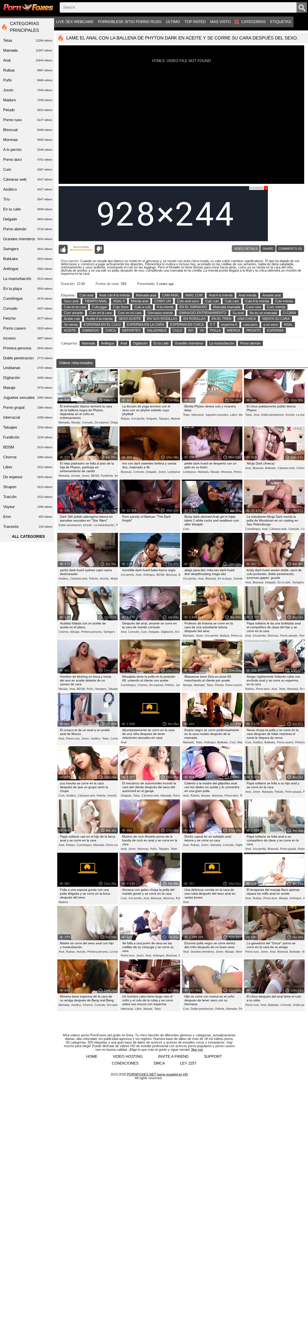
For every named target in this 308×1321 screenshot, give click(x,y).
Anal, (257, 414)
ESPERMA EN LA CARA (145, 324)
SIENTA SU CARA (276, 319)
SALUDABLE (157, 330)
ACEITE (70, 330)
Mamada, (64, 422)
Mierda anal (139, 301)
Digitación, (167, 631)
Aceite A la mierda (99, 319)
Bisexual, (126, 471)
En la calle (161, 343)
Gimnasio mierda (160, 313)
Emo (27, 517)
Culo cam (232, 301)
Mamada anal (146, 295)
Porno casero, (239, 635)
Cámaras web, (286, 468)
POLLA (215, 330)
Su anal (238, 313)
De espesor (114, 1005)
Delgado (27, 219)
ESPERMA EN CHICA (187, 324)
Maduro (63, 902)
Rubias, (125, 418)
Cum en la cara (100, 313)
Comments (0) (290, 248)
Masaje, (76, 422)
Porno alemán (250, 343)
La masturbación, (104, 525)
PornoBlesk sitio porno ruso (129, 22)
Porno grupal (27, 407)
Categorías (253, 22)
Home (91, 1056)
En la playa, (225, 578)
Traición (27, 497)
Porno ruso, (73, 738)
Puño (27, 80)
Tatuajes (27, 427)
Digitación (140, 343)
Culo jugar (99, 307)
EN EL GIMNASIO (193, 307)
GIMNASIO (90, 330)
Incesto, (290, 414)
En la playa (27, 288)
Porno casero (27, 328)
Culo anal (86, 295)
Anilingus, (149, 574)
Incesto (27, 338)
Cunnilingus (27, 298)
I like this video (63, 249)
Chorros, (302, 468)
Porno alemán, (289, 635)
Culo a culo (142, 307)
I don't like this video (99, 249)
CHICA (110, 330)
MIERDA (233, 330)
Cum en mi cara (129, 313)
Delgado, (116, 422)
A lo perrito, (138, 418)
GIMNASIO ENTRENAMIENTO (202, 313)
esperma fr (229, 324)
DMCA (159, 1063)
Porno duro (27, 159)
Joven (27, 90)
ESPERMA (275, 330)
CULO (177, 330)
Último (173, 22)
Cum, (304, 529)
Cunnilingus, (253, 529)
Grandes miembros (189, 343)
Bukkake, (270, 468)
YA (202, 330)
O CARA (289, 313)
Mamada (88, 343)
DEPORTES (131, 330)
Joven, (86, 475)
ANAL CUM (194, 295)
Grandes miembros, (203, 951)
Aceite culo (72, 319)
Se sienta (71, 324)
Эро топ (197, 1049)
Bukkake (27, 259)
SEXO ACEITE (130, 319)
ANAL (288, 324)
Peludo (27, 110)
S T (212, 324)
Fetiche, (94, 578)
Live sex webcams (74, 22)
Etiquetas (280, 22)
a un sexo (270, 324)
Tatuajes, (164, 418)
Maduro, (115, 578)
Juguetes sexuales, (217, 414)
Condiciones (125, 1063)
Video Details (245, 248)
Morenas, (227, 471)
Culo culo (212, 301)
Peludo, (219, 685)
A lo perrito (27, 150)
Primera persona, (91, 631)
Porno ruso (27, 120)
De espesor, (102, 422)
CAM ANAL (170, 295)
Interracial (27, 417)
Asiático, (64, 578)
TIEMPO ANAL (96, 301)
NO (190, 330)
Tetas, (186, 414)
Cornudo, (88, 422)
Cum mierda (276, 307)
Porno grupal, (293, 791)
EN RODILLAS (194, 319)
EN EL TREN (221, 319)
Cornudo (27, 308)
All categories (28, 536)
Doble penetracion (27, 358)
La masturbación (221, 343)
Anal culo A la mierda (114, 295)
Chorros (27, 457)
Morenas (27, 140)
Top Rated (195, 22)
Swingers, (298, 582)
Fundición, (107, 475)
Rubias (27, 70)
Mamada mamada (226, 307)
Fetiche (27, 318)
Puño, (90, 689)
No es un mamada (263, 313)
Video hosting (128, 1056)
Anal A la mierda (220, 295)
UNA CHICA (246, 319)
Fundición (27, 437)
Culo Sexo (120, 307)
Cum (186, 529)
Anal (123, 343)
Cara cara (253, 307)
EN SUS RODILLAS (162, 319)
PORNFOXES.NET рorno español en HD (157, 1074)
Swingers (109, 631)
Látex (27, 467)
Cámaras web (27, 179)
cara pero (250, 324)
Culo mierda (284, 301)
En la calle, (284, 582)
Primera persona (27, 348)
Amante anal (271, 295)
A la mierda (165, 307)
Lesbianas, (174, 471)
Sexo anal (71, 301)
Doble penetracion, (273, 414)
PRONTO (253, 330)
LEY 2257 (188, 1063)
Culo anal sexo (188, 301)
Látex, (234, 414)
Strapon (27, 487)
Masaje (27, 388)
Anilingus (107, 343)
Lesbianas (27, 368)
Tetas (174, 848)
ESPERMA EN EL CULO (102, 324)
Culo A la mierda (257, 301)
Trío (27, 199)
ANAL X (119, 301)
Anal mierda (247, 295)
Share (268, 248)
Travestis (27, 526)
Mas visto (220, 22)
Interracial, (197, 414)
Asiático (27, 189)
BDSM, (95, 475)
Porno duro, (263, 689)
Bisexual (27, 130)
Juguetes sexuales (27, 397)
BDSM (27, 447)
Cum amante (73, 313)
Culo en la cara (75, 307)
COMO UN (162, 301)
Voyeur (27, 507)
